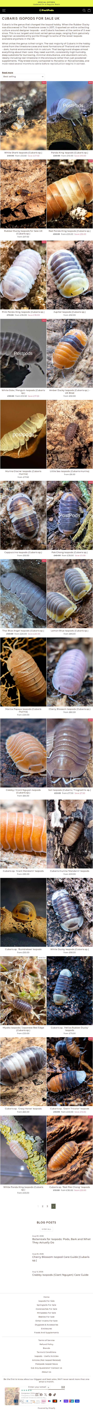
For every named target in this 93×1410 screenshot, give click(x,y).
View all (46, 1229)
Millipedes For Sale (46, 1313)
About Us (46, 1372)
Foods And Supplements (46, 1332)
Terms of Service (46, 1340)
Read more (7, 73)
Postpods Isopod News (46, 1364)
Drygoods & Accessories (46, 1325)
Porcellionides (76, 61)
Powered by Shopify (46, 1408)
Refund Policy (46, 1344)
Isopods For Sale (46, 1301)
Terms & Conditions (46, 1352)
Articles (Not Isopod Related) (46, 1360)
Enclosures (46, 1328)
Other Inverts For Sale (46, 1321)
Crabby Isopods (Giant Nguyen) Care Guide (60, 1274)
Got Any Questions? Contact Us (46, 1368)
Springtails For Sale (46, 1305)
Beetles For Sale (47, 1317)
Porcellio (59, 61)
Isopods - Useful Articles (46, 1356)
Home (46, 1297)
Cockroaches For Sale (46, 1309)
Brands (46, 1348)
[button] (48, 1387)
